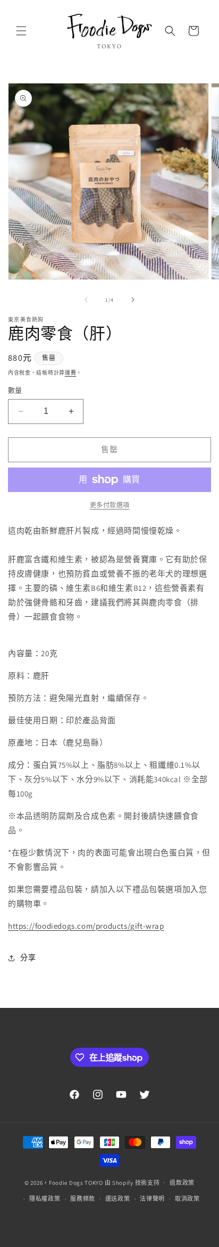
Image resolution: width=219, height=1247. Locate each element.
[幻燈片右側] (133, 299)
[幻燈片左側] (86, 299)
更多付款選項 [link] (110, 505)
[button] (21, 31)
